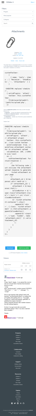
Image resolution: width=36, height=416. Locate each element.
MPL (23, 55)
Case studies (18, 397)
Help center (18, 368)
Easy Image (18, 341)
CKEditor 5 (18, 335)
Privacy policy (16, 413)
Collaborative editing (18, 356)
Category (6, 19)
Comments (18, 352)
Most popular (7, 15)
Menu (32, 2)
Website (12, 61)
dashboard (31, 410)
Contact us (18, 395)
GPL (17, 55)
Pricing (18, 393)
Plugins (6, 12)
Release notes (13, 270)
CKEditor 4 (10, 2)
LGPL (20, 55)
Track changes (18, 354)
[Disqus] (18, 296)
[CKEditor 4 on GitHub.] (23, 403)
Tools (20, 52)
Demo (16, 61)
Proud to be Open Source (23, 413)
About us (18, 399)
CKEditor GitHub (18, 364)
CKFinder (18, 339)
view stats (24, 253)
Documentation (18, 366)
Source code (21, 61)
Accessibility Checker (18, 343)
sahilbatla (20, 54)
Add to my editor (24, 248)
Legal (11, 413)
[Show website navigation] (3, 2)
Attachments (18, 31)
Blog (18, 401)
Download (10, 248)
